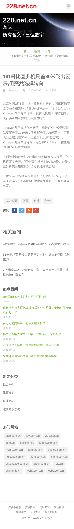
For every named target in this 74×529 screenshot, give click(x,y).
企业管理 (35, 512)
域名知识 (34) (11, 409)
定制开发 (45, 507)
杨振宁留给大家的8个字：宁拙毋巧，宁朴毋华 (32, 334)
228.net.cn (13, 90)
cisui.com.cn (41, 463)
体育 (47, 51)
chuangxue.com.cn (17, 463)
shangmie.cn (13, 470)
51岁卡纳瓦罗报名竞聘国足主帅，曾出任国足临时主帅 (36, 257)
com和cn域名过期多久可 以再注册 (24, 296)
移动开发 (21, 512)
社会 (48, 200)
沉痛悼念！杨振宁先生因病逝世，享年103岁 (31, 345)
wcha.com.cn (35, 470)
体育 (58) (8, 392)
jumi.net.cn (35, 449)
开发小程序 (14, 507)
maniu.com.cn (14, 449)
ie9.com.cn (33, 435)
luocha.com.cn (48, 442)
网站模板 (59, 507)
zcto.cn (10, 442)
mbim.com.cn (59, 456)
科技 (36, 200)
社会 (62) (8, 384)
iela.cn (59, 463)
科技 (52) (8, 401)
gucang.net (27, 442)
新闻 (37, 51)
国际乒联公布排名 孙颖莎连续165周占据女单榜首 (36, 244)
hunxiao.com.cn (15, 456)
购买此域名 (51, 512)
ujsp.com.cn (13, 435)
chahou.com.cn (56, 449)
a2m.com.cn (38, 456)
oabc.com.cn (56, 470)
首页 (26, 51)
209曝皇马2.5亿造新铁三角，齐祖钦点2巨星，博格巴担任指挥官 (35, 272)
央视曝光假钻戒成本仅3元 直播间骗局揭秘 (30, 356)
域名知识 (11, 200)
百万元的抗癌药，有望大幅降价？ (24, 323)
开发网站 (30, 507)
